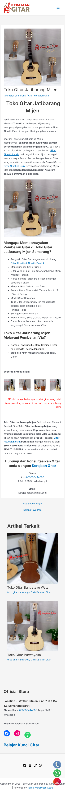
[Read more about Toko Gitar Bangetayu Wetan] (32, 558)
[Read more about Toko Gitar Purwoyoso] (32, 625)
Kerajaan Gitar (44, 466)
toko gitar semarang (15, 95)
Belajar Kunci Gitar (21, 744)
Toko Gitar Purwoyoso (24, 655)
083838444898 (35, 477)
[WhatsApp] (40, 765)
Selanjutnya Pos (32, 510)
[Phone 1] (35, 765)
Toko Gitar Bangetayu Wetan (28, 587)
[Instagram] (30, 765)
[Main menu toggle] (58, 7)
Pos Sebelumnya (32, 503)
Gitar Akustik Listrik (14, 166)
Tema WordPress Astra (40, 787)
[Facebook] (24, 765)
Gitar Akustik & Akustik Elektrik (27, 263)
